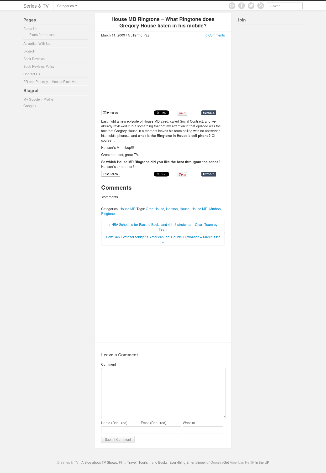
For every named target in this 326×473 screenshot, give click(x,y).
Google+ (29, 105)
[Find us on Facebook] (241, 5)
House (184, 208)
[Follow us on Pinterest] (232, 5)
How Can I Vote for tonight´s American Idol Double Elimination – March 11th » (163, 239)
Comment (108, 364)
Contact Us (31, 74)
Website (189, 422)
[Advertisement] (141, 75)
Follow (113, 112)
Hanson (172, 208)
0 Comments (215, 35)
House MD (128, 208)
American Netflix (242, 462)
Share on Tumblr (208, 112)
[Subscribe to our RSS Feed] (260, 5)
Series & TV (36, 5)
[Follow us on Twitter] (251, 5)
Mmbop (215, 208)
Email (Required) (153, 422)
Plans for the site (42, 34)
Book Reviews (34, 58)
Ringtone (108, 213)
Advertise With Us (36, 43)
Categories (66, 5)
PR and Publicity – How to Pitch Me (49, 81)
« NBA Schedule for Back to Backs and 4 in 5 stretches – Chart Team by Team (163, 227)
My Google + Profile (38, 99)
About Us (30, 28)
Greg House (155, 208)
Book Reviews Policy (38, 66)
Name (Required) (114, 422)
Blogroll (29, 51)
